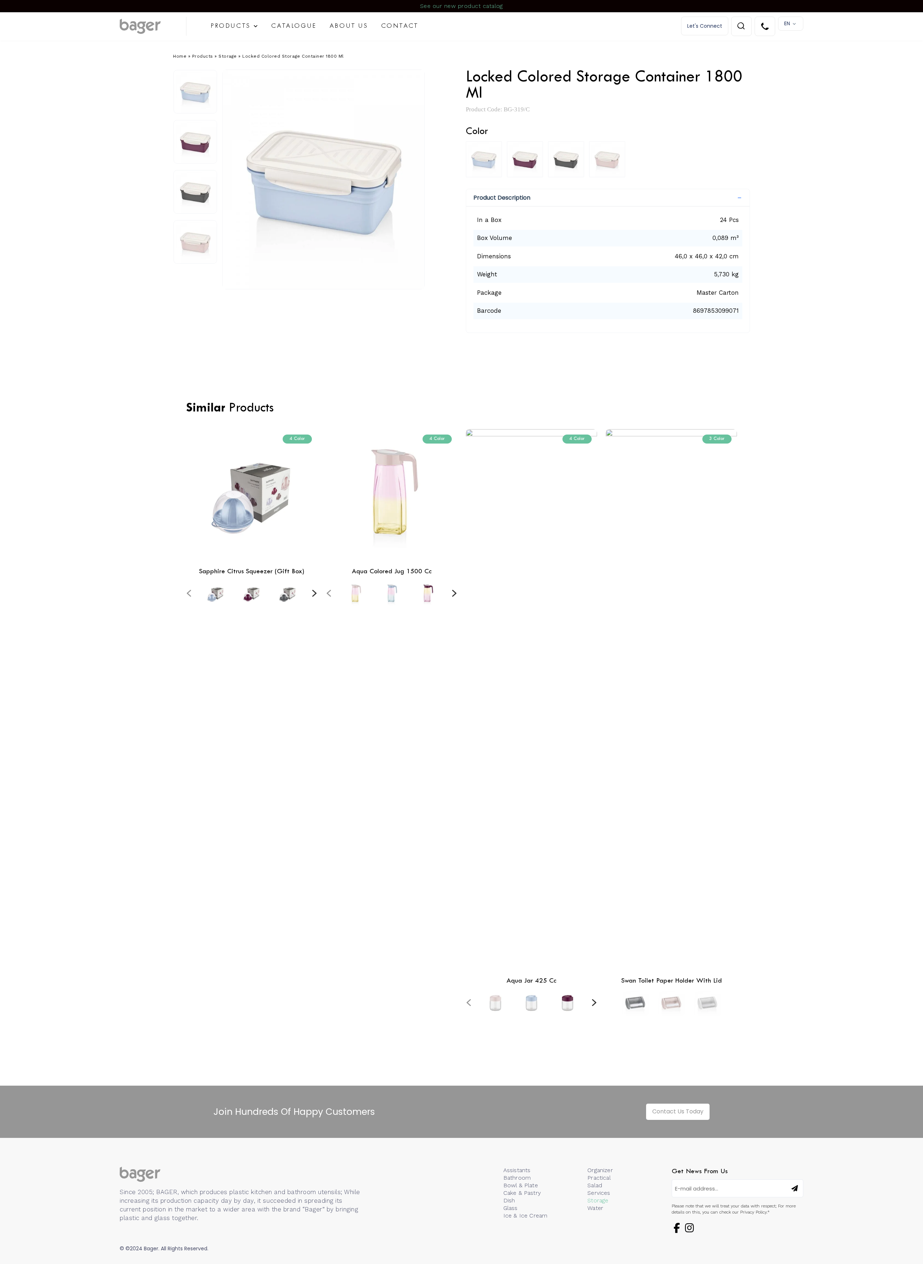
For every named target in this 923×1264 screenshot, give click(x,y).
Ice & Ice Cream (525, 1215)
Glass (510, 1208)
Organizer (600, 1170)
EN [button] (787, 23)
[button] (608, 197)
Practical (598, 1177)
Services (598, 1192)
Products (202, 56)
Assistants (517, 1170)
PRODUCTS (231, 26)
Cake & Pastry (522, 1192)
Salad (594, 1185)
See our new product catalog (461, 6)
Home (179, 56)
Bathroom (517, 1177)
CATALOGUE (293, 26)
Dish (509, 1200)
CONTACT (400, 26)
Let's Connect (704, 26)
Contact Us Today (677, 1111)
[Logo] (153, 26)
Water (595, 1208)
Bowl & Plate (520, 1185)
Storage (227, 56)
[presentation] (189, 593)
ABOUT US (349, 26)
